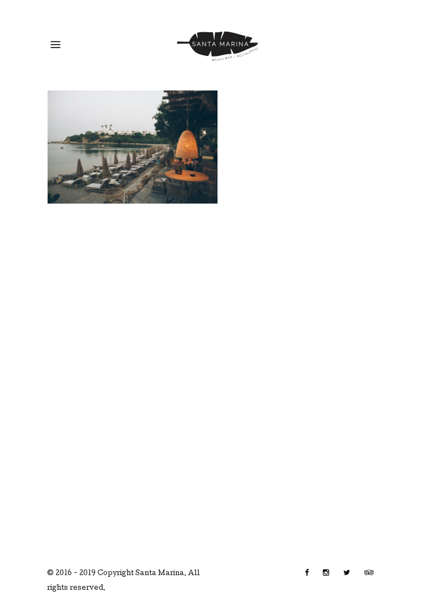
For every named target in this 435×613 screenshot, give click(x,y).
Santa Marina (159, 574)
